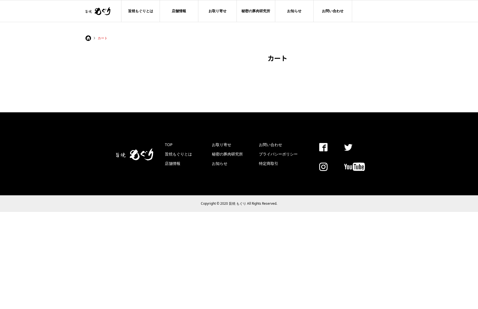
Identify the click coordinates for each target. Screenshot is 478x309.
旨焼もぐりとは (140, 10)
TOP (168, 144)
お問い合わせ (333, 10)
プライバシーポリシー (278, 154)
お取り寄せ (218, 10)
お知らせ (294, 10)
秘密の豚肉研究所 (255, 10)
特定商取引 (268, 163)
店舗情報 (179, 10)
